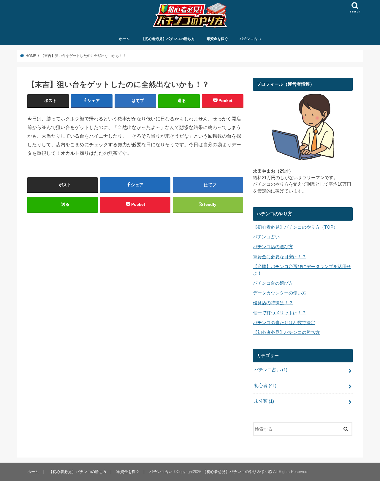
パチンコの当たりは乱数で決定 (284, 322)
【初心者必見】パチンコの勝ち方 (168, 39)
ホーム (124, 39)
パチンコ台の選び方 (273, 283)
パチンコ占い (250, 39)
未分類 (264, 401)
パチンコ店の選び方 (273, 246)
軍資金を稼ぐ (217, 39)
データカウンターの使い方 (279, 293)
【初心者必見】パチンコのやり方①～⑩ (237, 471)
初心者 (265, 385)
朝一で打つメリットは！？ (279, 312)
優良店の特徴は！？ (273, 302)
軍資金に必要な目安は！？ (279, 256)
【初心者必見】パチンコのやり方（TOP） (295, 227)
